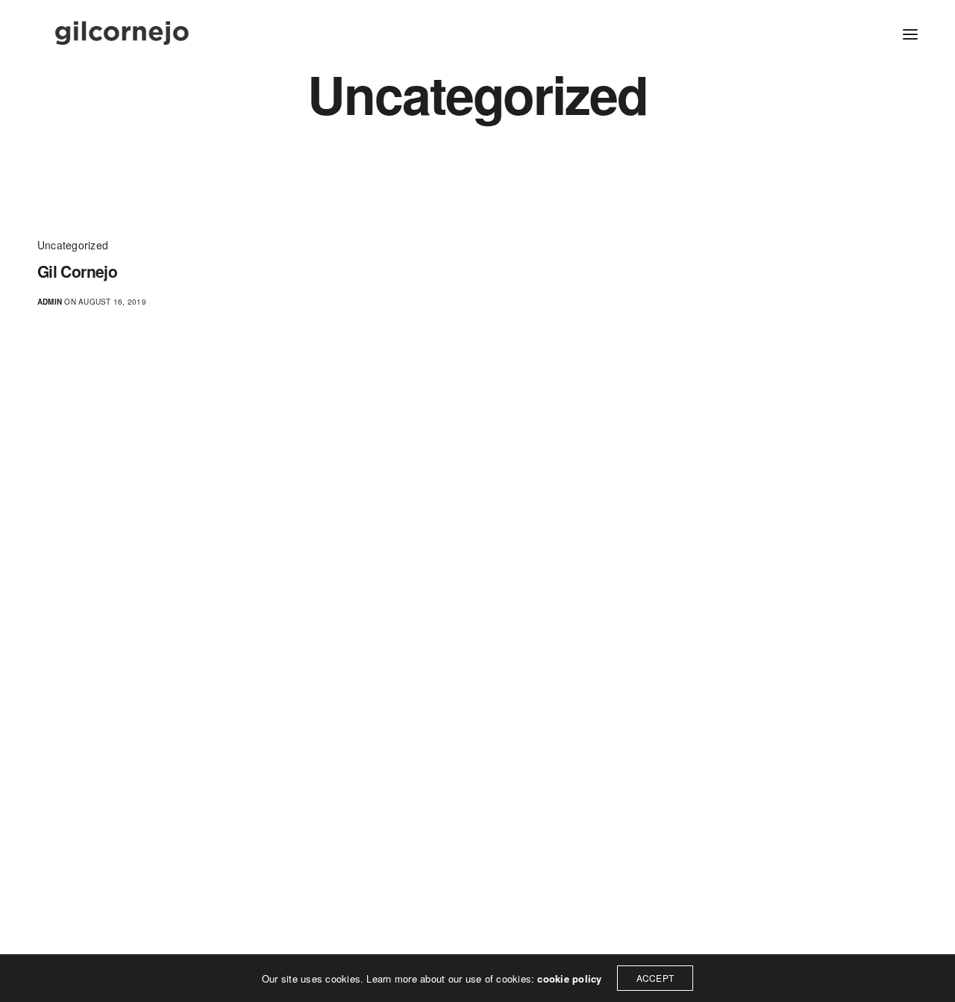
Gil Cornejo (77, 271)
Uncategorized (72, 244)
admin (49, 301)
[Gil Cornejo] (121, 33)
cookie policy (569, 978)
